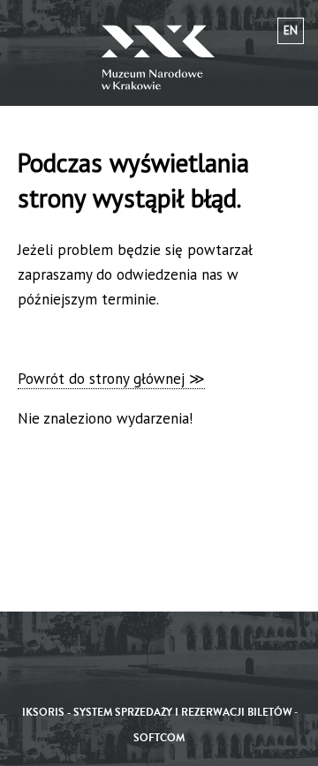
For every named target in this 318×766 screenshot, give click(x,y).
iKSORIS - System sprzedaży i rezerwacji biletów (157, 712)
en (291, 30)
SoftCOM (159, 738)
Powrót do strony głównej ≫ (111, 378)
